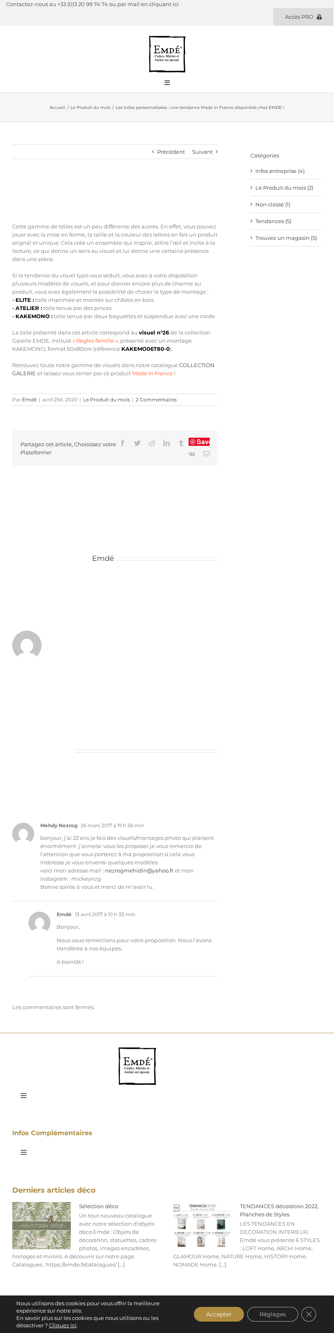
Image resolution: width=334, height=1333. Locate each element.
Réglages (272, 1314)
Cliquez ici (63, 1325)
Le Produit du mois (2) (284, 187)
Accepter (219, 1314)
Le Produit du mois (106, 399)
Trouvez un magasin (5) (286, 238)
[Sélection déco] (41, 1225)
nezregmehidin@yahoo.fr (139, 870)
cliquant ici (164, 4)
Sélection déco (98, 1206)
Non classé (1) (272, 204)
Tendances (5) (273, 221)
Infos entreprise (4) (280, 171)
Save (204, 442)
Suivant (202, 151)
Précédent (171, 151)
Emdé (29, 399)
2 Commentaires (156, 399)
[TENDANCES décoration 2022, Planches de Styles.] (202, 1225)
